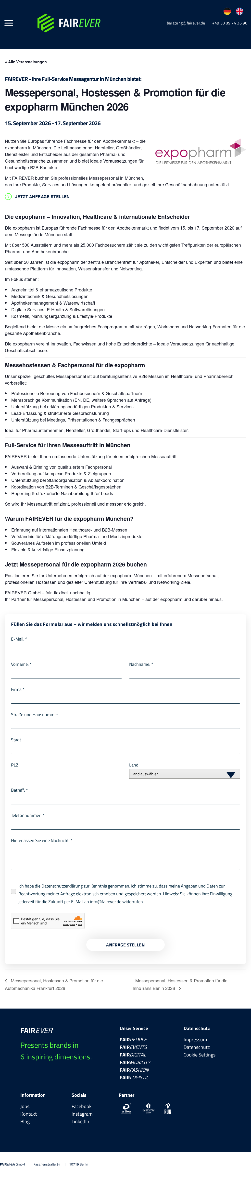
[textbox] (179, 773)
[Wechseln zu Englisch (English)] (239, 11)
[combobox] (184, 774)
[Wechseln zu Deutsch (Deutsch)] (227, 11)
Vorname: (21, 664)
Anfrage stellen (125, 945)
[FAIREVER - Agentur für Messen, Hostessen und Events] (69, 23)
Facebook (82, 1106)
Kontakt (28, 1114)
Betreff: (19, 790)
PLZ (14, 765)
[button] (9, 23)
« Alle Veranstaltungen (26, 62)
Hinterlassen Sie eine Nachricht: (42, 840)
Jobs (24, 1106)
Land (133, 765)
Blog (25, 1121)
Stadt (16, 739)
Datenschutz (197, 1047)
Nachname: (141, 664)
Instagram (82, 1114)
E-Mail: (19, 639)
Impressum (195, 1039)
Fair (133, 1039)
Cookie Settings (199, 1054)
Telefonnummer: (27, 815)
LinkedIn (80, 1121)
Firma (18, 689)
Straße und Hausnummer (34, 714)
